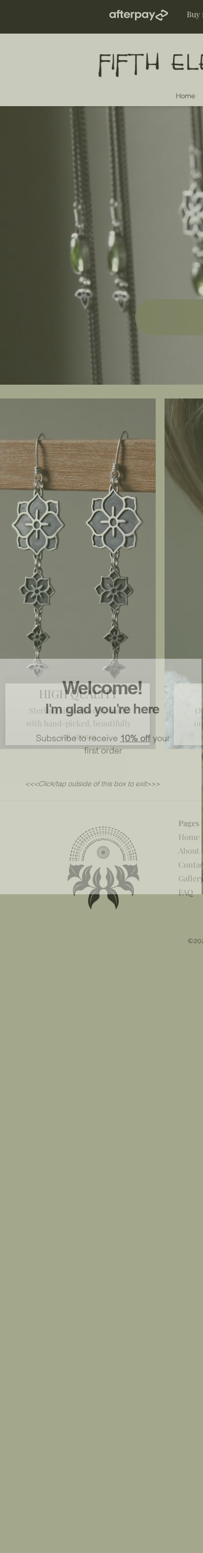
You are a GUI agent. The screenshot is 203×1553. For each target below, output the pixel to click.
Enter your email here (67, 781)
